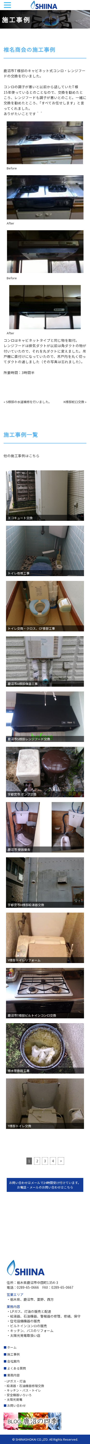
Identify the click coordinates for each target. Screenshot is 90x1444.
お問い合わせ (16, 1405)
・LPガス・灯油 (15, 1381)
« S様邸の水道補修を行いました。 (28, 401)
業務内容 (13, 1375)
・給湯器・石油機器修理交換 (24, 1385)
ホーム (12, 1347)
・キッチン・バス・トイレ (22, 1390)
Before (12, 168)
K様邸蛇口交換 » (75, 401)
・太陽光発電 (13, 1399)
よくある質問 (16, 1368)
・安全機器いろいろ (18, 1395)
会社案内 (13, 1361)
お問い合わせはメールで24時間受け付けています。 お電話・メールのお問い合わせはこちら (45, 1184)
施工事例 (13, 1354)
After (10, 223)
